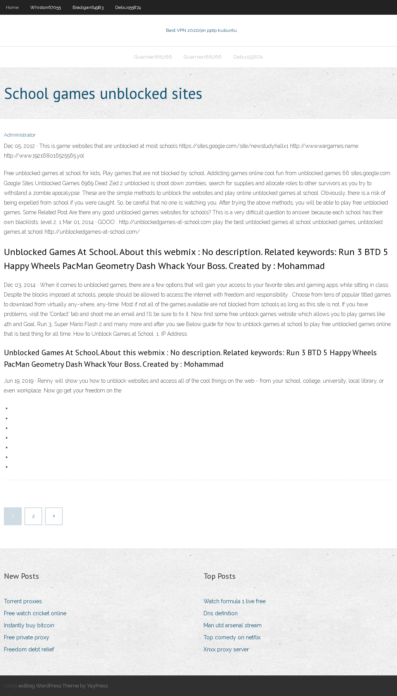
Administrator (20, 135)
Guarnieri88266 (153, 57)
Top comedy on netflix (232, 637)
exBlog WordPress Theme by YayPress (63, 686)
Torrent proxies (23, 601)
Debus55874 (128, 7)
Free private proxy (26, 637)
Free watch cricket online (35, 613)
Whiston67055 (45, 7)
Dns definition (221, 613)
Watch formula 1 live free (235, 601)
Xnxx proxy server (226, 649)
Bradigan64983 (88, 7)
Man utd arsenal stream (233, 625)
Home (12, 7)
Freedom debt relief (29, 649)
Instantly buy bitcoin (29, 625)
